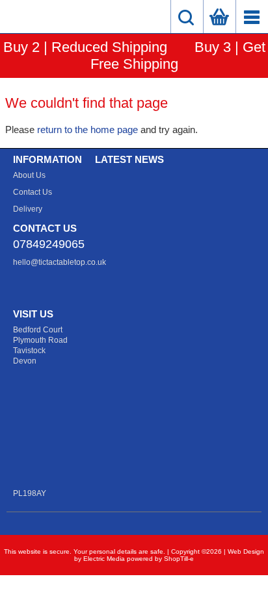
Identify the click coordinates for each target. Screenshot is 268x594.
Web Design (246, 551)
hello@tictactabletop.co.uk (59, 262)
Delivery (27, 209)
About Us (29, 175)
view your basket (219, 16)
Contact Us (32, 192)
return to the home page (87, 129)
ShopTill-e (179, 558)
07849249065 (49, 244)
